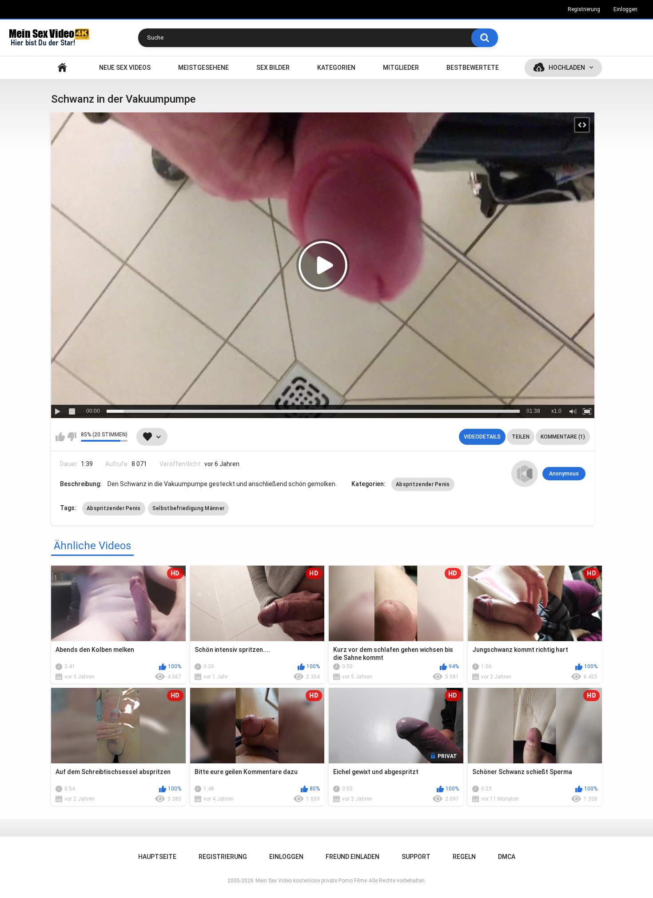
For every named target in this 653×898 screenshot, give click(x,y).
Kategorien (336, 67)
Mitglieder (401, 67)
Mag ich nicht (71, 436)
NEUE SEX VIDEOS (125, 67)
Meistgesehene (203, 67)
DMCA (506, 856)
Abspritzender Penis (423, 484)
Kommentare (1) (563, 437)
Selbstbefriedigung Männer (188, 508)
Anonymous (564, 474)
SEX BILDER (273, 67)
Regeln (464, 856)
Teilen (521, 437)
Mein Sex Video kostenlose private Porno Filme (311, 881)
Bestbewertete (472, 67)
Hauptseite (62, 67)
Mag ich (60, 436)
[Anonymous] (524, 473)
